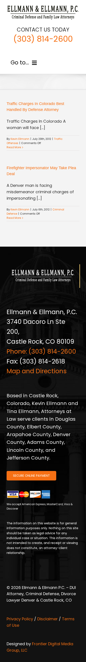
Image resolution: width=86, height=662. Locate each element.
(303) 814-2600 (43, 39)
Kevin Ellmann (20, 139)
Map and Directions (37, 371)
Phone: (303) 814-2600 (41, 351)
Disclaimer (47, 619)
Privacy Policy (20, 619)
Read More (14, 147)
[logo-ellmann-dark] (43, 6)
